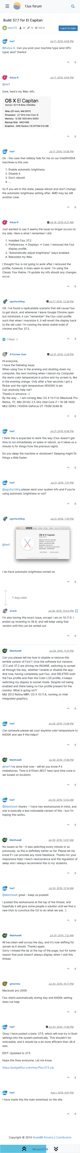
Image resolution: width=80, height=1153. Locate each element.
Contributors (63, 1137)
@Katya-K (8, 48)
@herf (6, 84)
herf (12, 41)
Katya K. (14, 77)
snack (13, 610)
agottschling (17, 301)
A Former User (18, 354)
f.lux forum (33, 6)
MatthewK (16, 650)
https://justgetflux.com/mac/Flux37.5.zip (28, 1067)
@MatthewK (10, 806)
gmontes (15, 983)
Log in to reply (68, 28)
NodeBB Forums (43, 1137)
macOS (12, 27)
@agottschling (11, 489)
